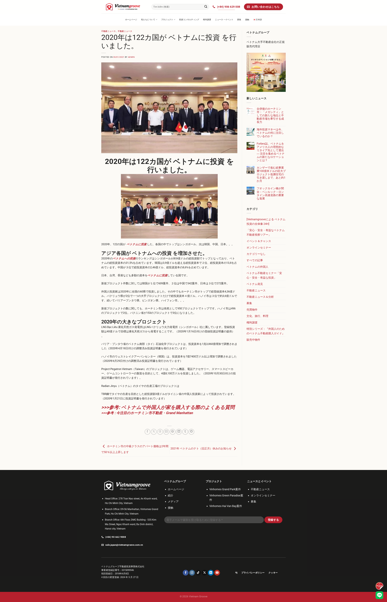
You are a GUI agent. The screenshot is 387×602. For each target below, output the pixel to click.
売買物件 (252, 309)
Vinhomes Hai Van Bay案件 (225, 506)
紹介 (170, 495)
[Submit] (206, 7)
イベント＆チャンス (259, 241)
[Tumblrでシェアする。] (185, 432)
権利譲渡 (207, 19)
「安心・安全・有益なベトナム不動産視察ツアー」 (266, 232)
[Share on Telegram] (191, 432)
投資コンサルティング (189, 19)
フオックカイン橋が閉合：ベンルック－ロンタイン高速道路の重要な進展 (270, 193)
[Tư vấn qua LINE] (379, 595)
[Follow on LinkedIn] (211, 573)
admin (131, 57)
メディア (173, 501)
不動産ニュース (108, 31)
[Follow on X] (204, 573)
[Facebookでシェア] (147, 432)
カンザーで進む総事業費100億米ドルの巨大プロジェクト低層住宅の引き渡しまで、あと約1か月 (271, 174)
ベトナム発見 (255, 284)
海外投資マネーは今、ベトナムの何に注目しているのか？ (270, 133)
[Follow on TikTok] (198, 573)
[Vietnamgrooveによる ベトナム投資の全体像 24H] (266, 221)
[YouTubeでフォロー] (217, 573)
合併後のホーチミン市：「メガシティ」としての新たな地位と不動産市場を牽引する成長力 (270, 115)
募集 (239, 19)
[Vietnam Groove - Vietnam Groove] (124, 6)
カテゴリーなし (256, 253)
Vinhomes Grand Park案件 (225, 489)
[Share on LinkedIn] (179, 432)
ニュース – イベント (224, 19)
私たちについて (148, 19)
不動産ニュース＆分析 (260, 296)
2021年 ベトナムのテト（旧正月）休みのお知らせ (201, 448)
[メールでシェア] (166, 432)
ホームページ (131, 19)
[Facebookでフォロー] (186, 573)
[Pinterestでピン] (173, 432)
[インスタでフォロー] (192, 573)
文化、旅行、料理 (257, 316)
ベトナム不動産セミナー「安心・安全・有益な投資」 (264, 275)
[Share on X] (154, 432)
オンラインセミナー (259, 247)
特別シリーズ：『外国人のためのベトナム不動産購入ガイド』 (266, 331)
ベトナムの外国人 (257, 266)
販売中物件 (253, 339)
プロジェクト (167, 19)
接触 (247, 19)
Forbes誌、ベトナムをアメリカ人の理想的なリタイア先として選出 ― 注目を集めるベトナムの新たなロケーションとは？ (271, 152)
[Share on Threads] (160, 432)
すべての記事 (255, 260)
